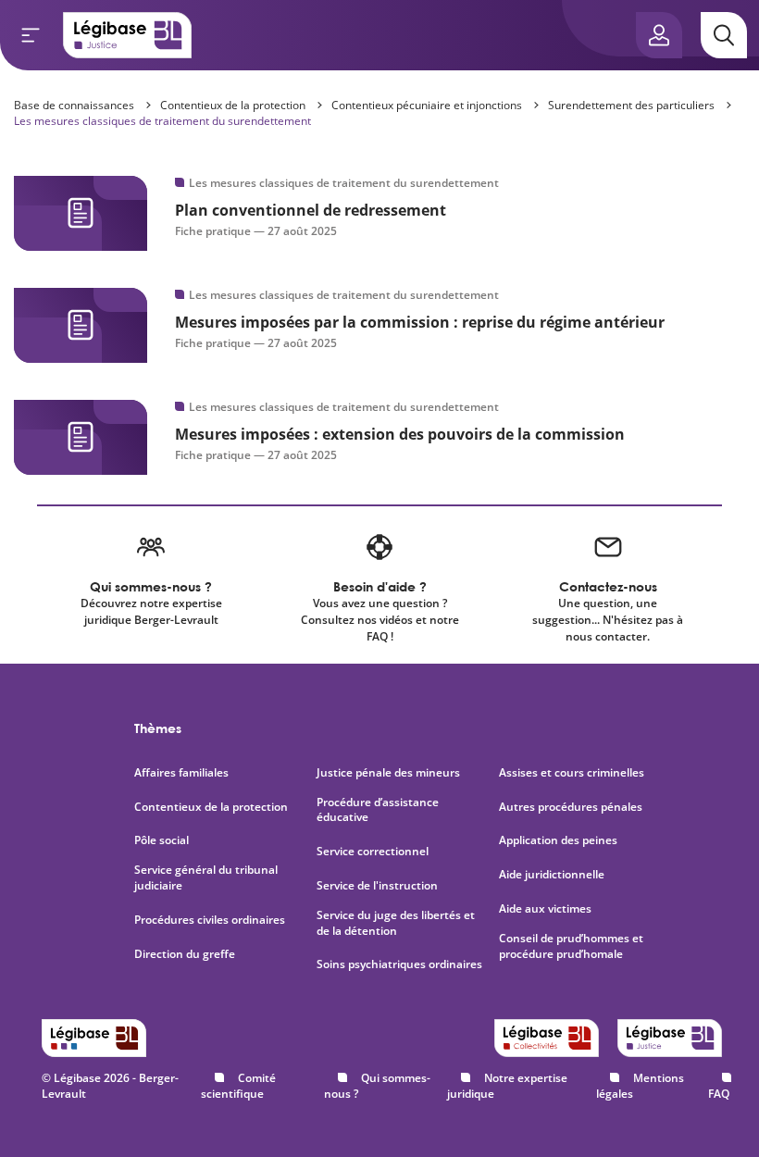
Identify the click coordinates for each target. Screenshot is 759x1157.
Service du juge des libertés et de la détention (396, 923)
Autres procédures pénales (570, 807)
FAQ (718, 1093)
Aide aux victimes (545, 909)
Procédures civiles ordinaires (209, 920)
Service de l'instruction (377, 885)
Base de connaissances (74, 105)
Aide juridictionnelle (551, 874)
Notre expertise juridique (507, 1085)
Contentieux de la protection (232, 105)
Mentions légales (640, 1085)
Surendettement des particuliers (631, 105)
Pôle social (161, 840)
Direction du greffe (184, 954)
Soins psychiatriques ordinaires (399, 964)
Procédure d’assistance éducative (378, 810)
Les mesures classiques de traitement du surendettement (162, 121)
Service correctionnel (373, 851)
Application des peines (558, 840)
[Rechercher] (724, 35)
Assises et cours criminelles (571, 772)
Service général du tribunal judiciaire (206, 878)
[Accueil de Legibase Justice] (128, 35)
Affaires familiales (181, 772)
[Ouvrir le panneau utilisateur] (659, 35)
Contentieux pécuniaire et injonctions (426, 105)
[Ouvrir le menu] (30, 35)
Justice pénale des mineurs (388, 772)
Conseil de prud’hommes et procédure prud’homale (571, 946)
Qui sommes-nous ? (377, 1085)
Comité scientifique (238, 1085)
